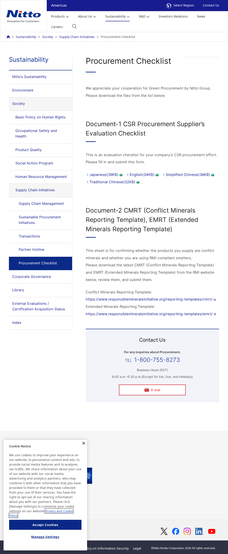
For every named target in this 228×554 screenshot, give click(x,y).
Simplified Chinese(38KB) (188, 174)
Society (47, 37)
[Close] (84, 443)
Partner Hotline (31, 249)
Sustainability (26, 37)
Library (18, 290)
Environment (22, 90)
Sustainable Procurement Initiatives (40, 220)
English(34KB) (142, 174)
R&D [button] (142, 16)
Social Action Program (34, 163)
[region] (45, 495)
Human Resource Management (41, 176)
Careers (57, 27)
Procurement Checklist (38, 263)
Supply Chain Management (41, 203)
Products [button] (58, 16)
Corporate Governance (31, 276)
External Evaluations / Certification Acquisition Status (38, 306)
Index (16, 322)
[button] (74, 26)
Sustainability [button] (115, 16)
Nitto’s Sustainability (29, 76)
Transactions (29, 236)
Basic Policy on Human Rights (40, 117)
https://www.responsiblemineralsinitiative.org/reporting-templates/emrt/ (149, 314)
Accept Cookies (45, 525)
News (201, 16)
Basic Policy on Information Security (101, 548)
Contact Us (211, 5)
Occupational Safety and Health (36, 133)
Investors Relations (173, 16)
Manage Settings (45, 537)
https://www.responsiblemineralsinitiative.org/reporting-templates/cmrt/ (149, 299)
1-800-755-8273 (157, 359)
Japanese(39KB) (104, 174)
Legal (137, 548)
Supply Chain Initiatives (77, 37)
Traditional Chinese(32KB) (112, 182)
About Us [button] (85, 16)
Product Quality (28, 149)
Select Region (183, 5)
